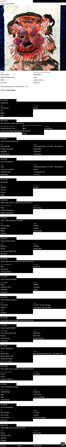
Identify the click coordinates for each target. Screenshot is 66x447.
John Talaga (11, 90)
